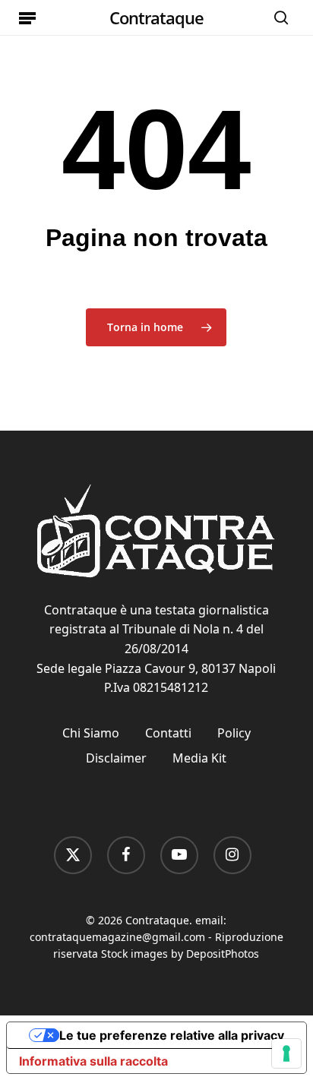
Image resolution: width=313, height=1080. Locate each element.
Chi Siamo (90, 733)
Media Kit (199, 758)
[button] (27, 17)
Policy (234, 733)
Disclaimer (116, 758)
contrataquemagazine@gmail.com (117, 937)
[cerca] (277, 17)
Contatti (168, 733)
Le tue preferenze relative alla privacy (171, 1035)
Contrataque (156, 17)
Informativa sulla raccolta (93, 1061)
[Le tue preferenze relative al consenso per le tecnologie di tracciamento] (286, 1053)
